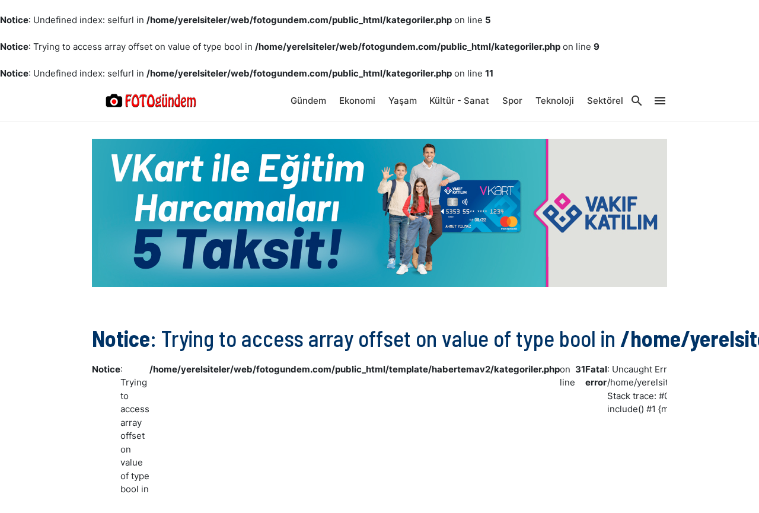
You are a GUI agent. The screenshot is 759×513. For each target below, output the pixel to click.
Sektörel (605, 100)
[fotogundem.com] (151, 101)
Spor (512, 100)
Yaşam (402, 100)
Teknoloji (554, 100)
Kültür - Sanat (459, 100)
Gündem (308, 100)
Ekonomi (357, 100)
